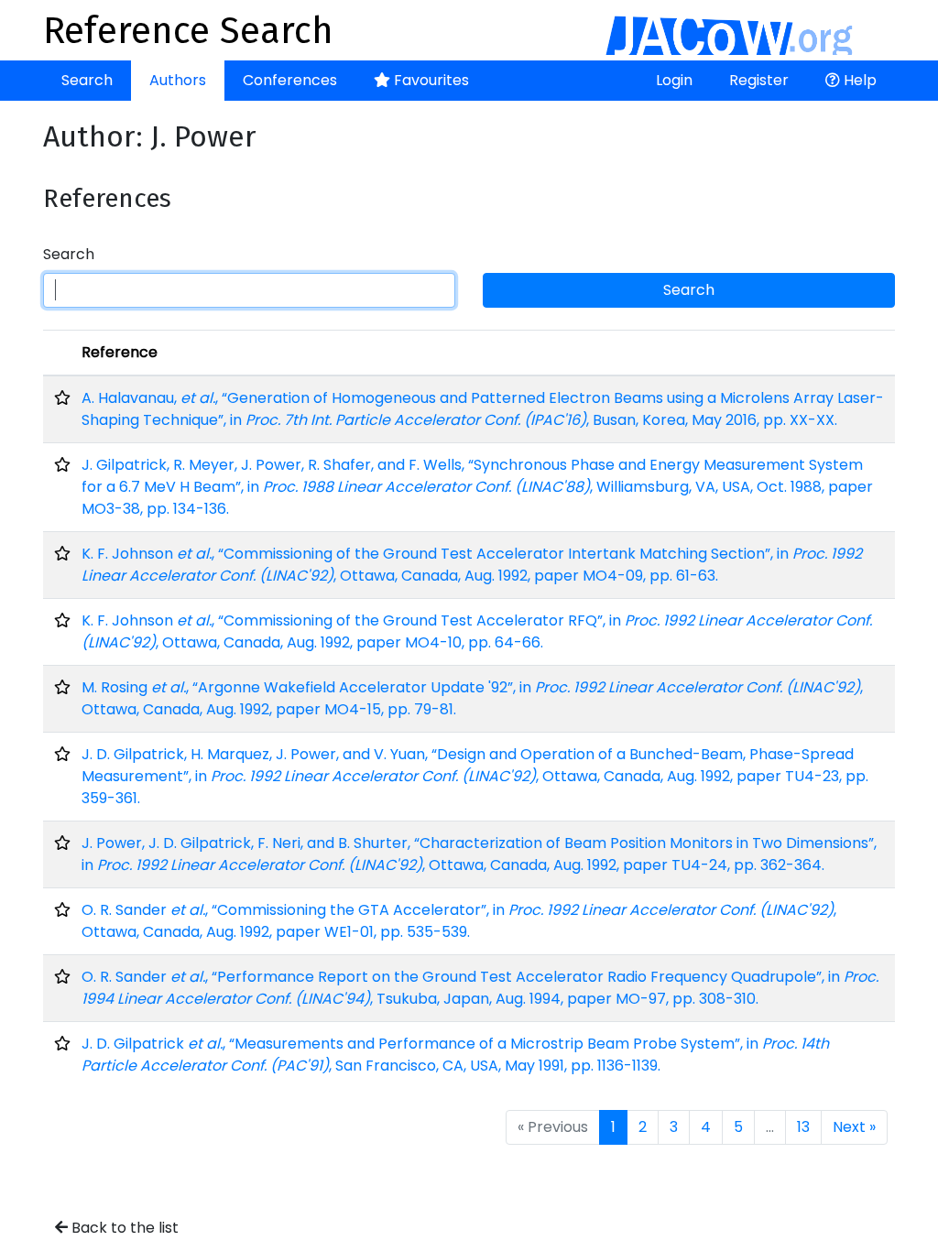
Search (87, 80)
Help (858, 80)
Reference (120, 352)
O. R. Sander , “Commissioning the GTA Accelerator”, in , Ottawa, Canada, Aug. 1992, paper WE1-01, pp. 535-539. (459, 920)
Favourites (429, 80)
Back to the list (123, 1227)
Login (674, 80)
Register (759, 80)
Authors (177, 80)
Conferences (290, 80)
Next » (854, 1126)
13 (803, 1126)
